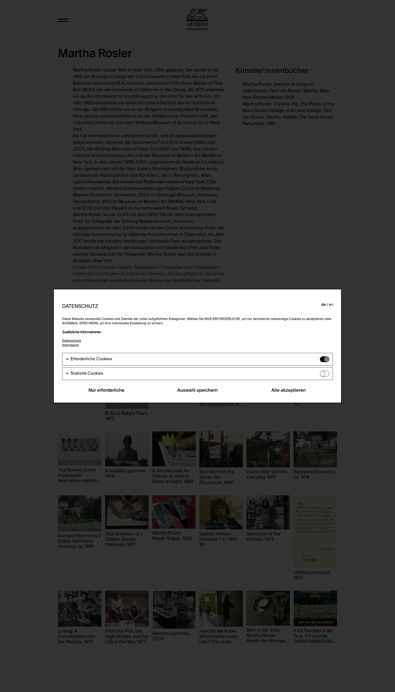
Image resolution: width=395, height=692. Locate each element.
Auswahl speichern (197, 390)
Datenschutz (71, 341)
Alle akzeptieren (288, 390)
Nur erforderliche (106, 390)
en (331, 305)
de (323, 305)
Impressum (70, 345)
